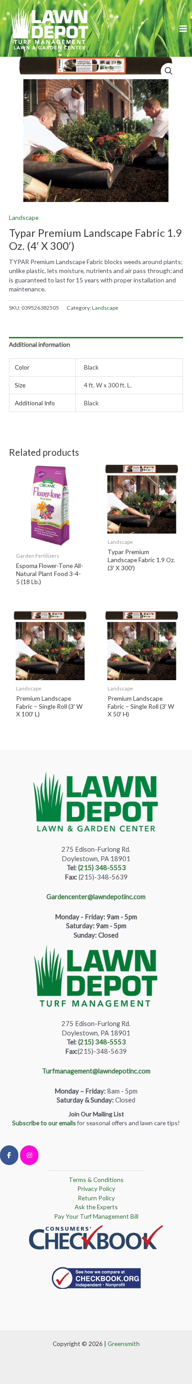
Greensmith (124, 1343)
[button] (169, 71)
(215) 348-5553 (102, 867)
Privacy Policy (96, 1188)
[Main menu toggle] (183, 28)
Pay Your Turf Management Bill (96, 1216)
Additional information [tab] (39, 344)
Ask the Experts (96, 1207)
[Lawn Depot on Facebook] (9, 1155)
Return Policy (96, 1198)
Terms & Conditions (96, 1179)
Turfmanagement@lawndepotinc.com (96, 1071)
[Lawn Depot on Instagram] (29, 1155)
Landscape (23, 217)
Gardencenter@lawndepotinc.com (96, 896)
